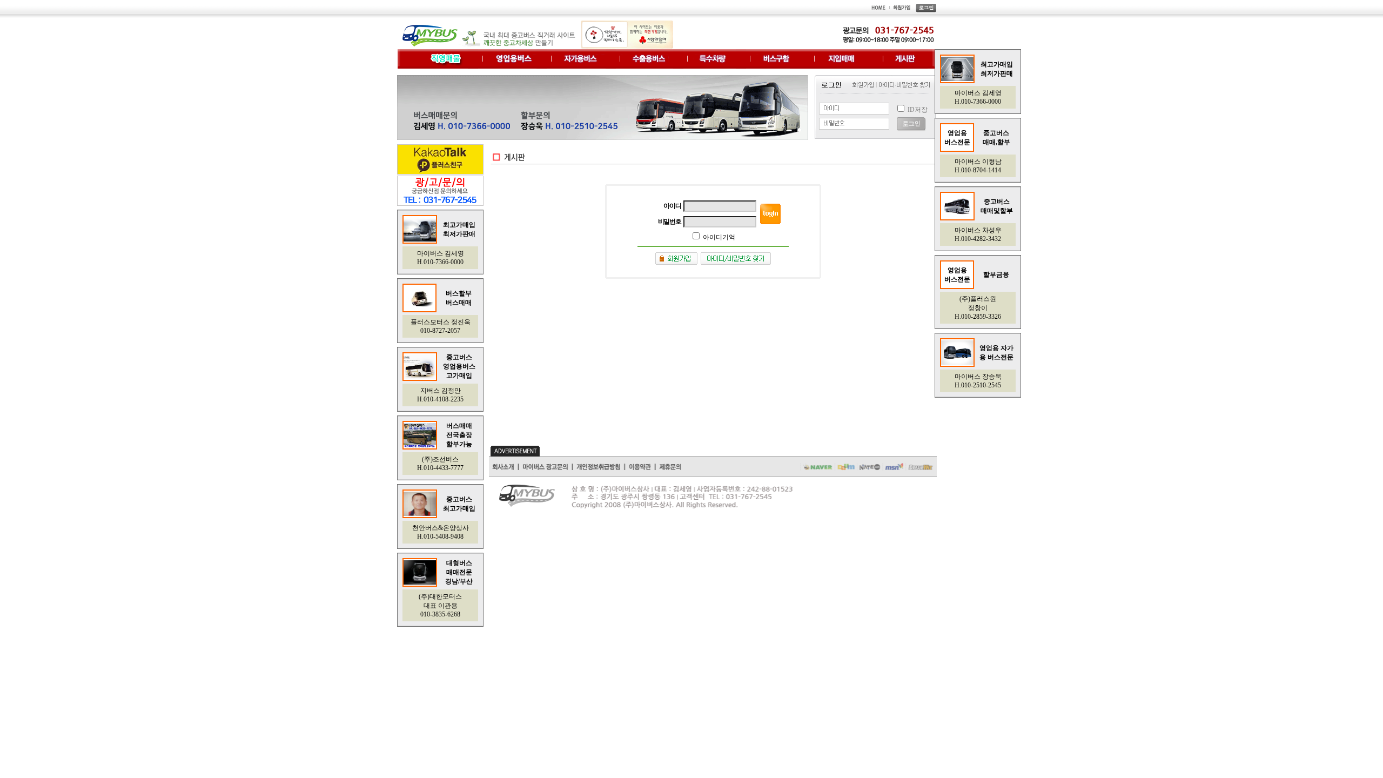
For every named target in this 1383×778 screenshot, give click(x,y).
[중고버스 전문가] (420, 239)
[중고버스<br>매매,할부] (957, 362)
